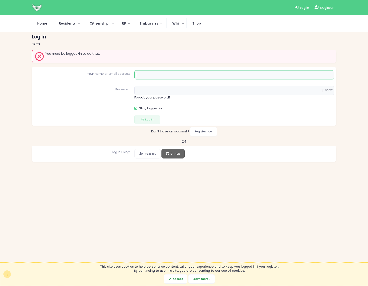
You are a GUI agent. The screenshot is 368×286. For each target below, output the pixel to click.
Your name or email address (108, 74)
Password (122, 89)
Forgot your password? (152, 97)
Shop (196, 23)
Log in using (120, 152)
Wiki (175, 23)
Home (42, 23)
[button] (68, 23)
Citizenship (99, 23)
